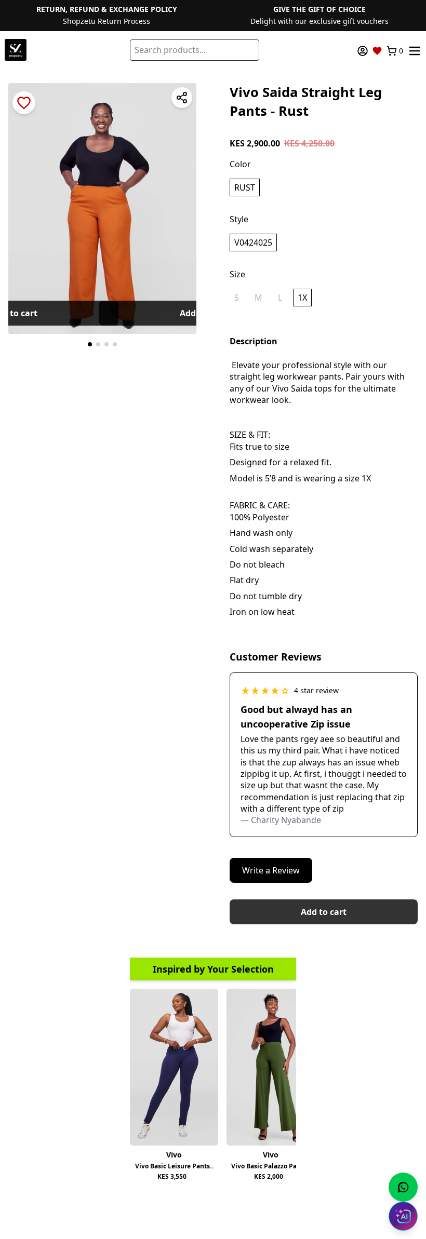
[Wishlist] (377, 51)
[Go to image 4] (115, 344)
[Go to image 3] (106, 344)
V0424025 (253, 242)
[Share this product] (181, 97)
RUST (244, 187)
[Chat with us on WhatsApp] (403, 1187)
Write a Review (271, 870)
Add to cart (324, 912)
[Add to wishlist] (23, 102)
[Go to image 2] (98, 344)
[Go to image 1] (90, 344)
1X (302, 297)
